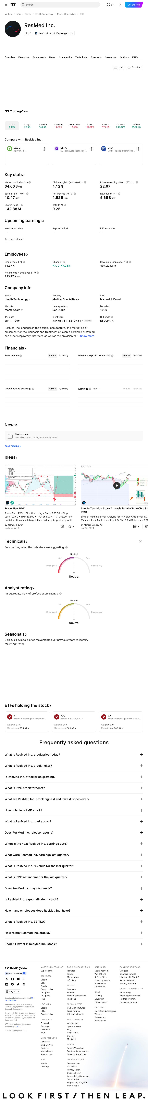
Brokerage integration (130, 995)
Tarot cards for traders (77, 1051)
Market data (73, 977)
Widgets (124, 970)
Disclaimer (72, 1066)
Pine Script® (46, 1054)
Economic (45, 1023)
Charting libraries (128, 974)
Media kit (71, 1039)
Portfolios (45, 1041)
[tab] (52, 356)
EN (112, 4)
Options (44, 1048)
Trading (98, 995)
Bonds (44, 986)
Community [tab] (65, 57)
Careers (70, 1036)
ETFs (43, 983)
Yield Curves (47, 1045)
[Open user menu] (120, 5)
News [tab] (52, 57)
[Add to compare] (44, 149)
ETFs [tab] (135, 57)
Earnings (45, 1026)
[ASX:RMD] (84, 502)
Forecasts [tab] (96, 57)
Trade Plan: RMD (15, 508)
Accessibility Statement (78, 1076)
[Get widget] (121, 67)
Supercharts (46, 970)
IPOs (43, 1032)
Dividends (45, 1029)
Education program (129, 1002)
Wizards (98, 1014)
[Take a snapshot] (115, 67)
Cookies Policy (74, 1073)
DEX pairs (45, 995)
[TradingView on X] (7, 979)
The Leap (71, 999)
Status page (73, 1085)
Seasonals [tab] (110, 57)
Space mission (74, 1026)
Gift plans (71, 980)
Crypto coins (47, 989)
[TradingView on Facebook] (12, 979)
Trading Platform (128, 983)
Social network (101, 970)
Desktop (45, 1066)
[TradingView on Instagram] (24, 979)
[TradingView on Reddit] (24, 984)
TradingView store (75, 1048)
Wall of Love (100, 974)
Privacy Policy (73, 1069)
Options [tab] (124, 57)
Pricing (70, 974)
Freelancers (100, 1017)
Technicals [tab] (81, 57)
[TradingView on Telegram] (12, 984)
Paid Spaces (100, 1020)
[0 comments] (62, 526)
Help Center (72, 1032)
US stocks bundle (75, 1014)
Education (99, 999)
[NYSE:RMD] (7, 502)
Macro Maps (46, 1051)
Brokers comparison (76, 995)
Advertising (125, 992)
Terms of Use (73, 1063)
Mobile (44, 1063)
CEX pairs (45, 992)
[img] (69, 33)
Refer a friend (101, 977)
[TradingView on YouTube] (18, 979)
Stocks (44, 979)
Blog (69, 1029)
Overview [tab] (10, 57)
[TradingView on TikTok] (18, 984)
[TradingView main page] (13, 5)
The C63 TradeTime (76, 1054)
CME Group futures (76, 1008)
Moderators (100, 986)
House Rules (100, 983)
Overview (71, 989)
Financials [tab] (23, 57)
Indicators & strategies (105, 1011)
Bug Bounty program (77, 1082)
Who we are (72, 1023)
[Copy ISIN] (81, 321)
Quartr (17, 1026)
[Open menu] (6, 5)
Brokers (70, 992)
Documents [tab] (39, 57)
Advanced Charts (128, 980)
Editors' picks (101, 1002)
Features (71, 970)
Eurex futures (73, 1011)
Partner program (128, 999)
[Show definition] (29, 182)
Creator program (102, 980)
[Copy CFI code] (113, 321)
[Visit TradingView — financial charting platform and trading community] (16, 111)
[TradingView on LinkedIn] (7, 984)
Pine (43, 999)
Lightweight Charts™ (129, 977)
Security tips (73, 1079)
